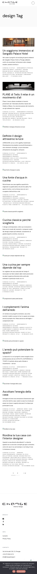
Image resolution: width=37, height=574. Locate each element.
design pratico (24, 456)
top (24, 290)
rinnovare (14, 418)
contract (18, 69)
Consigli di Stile (9, 68)
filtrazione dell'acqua (20, 201)
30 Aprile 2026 (22, 163)
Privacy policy (21, 571)
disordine (6, 457)
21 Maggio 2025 (8, 291)
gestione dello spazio (18, 457)
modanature (14, 247)
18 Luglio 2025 (27, 204)
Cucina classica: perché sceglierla (17, 221)
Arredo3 (29, 240)
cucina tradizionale (10, 243)
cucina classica (15, 242)
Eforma (11, 412)
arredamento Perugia (25, 68)
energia (25, 412)
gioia (29, 457)
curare (18, 410)
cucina (20, 199)
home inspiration (12, 330)
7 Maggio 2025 (27, 376)
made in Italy (26, 245)
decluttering (8, 456)
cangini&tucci (8, 159)
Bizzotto (29, 327)
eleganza (27, 243)
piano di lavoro (8, 290)
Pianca (23, 415)
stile (18, 334)
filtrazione (7, 201)
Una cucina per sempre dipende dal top (16, 266)
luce (23, 161)
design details (8, 71)
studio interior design (11, 420)
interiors (19, 74)
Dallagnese (26, 410)
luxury (5, 375)
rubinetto (16, 204)
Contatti (5, 536)
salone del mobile (9, 118)
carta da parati (8, 69)
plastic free (7, 204)
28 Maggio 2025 (8, 248)
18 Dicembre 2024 (28, 465)
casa (30, 409)
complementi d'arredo (11, 329)
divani (5, 115)
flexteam (6, 413)
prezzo (28, 161)
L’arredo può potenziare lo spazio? (18, 351)
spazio (12, 163)
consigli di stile (9, 410)
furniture (13, 371)
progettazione (8, 417)
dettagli (29, 329)
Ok (14, 571)
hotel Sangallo (8, 72)
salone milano (22, 118)
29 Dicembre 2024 (9, 422)
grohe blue (7, 203)
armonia (20, 452)
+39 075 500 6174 (8, 554)
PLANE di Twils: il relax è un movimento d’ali (18, 96)
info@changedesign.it (9, 557)
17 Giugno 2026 (16, 76)
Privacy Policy (7, 539)
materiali (6, 247)
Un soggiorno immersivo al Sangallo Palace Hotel (18, 52)
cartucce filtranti (10, 199)
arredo (22, 198)
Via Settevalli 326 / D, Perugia (11, 551)
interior (28, 413)
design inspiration (21, 71)
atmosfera (23, 158)
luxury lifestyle (14, 375)
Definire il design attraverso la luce (13, 137)
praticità (11, 460)
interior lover (26, 373)
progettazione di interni (23, 417)
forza (12, 413)
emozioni (17, 412)
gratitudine (19, 413)
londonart (27, 74)
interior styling (9, 74)
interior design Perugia (24, 72)
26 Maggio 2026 (19, 120)
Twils (30, 118)
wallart (6, 76)
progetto (23, 247)
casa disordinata (9, 454)
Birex (26, 409)
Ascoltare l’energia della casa (17, 393)
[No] (35, 568)
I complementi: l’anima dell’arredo (16, 308)
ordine (30, 459)
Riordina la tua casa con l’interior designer (17, 437)
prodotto (6, 163)
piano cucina (25, 288)
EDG (4, 330)
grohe (31, 201)
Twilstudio (7, 120)
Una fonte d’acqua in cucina (15, 179)
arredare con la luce (11, 158)
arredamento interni (10, 154)
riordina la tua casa (10, 464)
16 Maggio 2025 (27, 334)
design (25, 69)
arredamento (22, 153)
